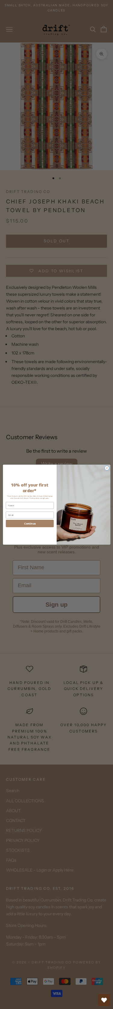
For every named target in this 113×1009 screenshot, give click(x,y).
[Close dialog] (106, 468)
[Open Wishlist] (104, 1000)
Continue (30, 523)
